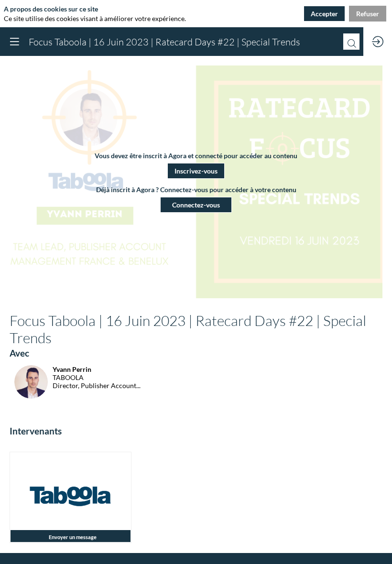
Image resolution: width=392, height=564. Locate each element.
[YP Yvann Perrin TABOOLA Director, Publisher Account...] (75, 396)
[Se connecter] (377, 41)
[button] (196, 171)
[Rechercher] (351, 41)
